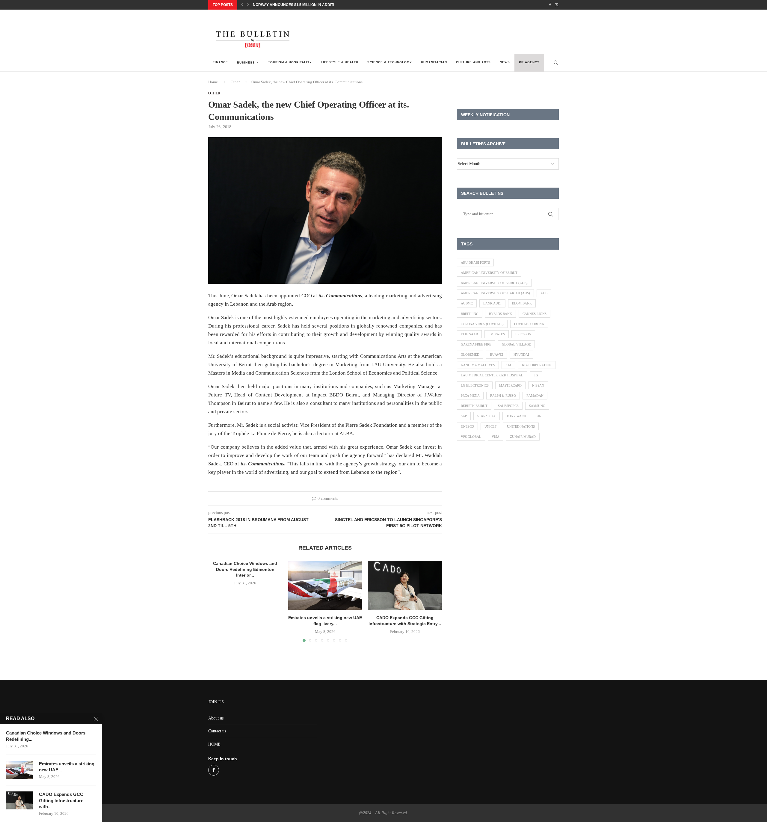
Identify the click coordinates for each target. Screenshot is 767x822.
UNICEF (490, 426)
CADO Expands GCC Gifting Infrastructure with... (61, 800)
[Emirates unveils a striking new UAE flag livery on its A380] (325, 585)
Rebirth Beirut (474, 406)
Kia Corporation (537, 365)
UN (539, 416)
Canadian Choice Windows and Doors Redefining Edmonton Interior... (245, 569)
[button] (242, 5)
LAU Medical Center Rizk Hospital (492, 375)
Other (235, 82)
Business (246, 62)
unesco (467, 426)
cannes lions (534, 314)
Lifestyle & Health (339, 62)
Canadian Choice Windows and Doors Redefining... (45, 735)
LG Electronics (475, 385)
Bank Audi (492, 303)
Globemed (470, 354)
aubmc (467, 303)
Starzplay (486, 416)
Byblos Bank (500, 314)
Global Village (516, 344)
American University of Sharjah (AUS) (495, 293)
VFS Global (471, 436)
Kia (508, 365)
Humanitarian (434, 62)
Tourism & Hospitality (290, 62)
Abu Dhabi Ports (475, 262)
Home (213, 82)
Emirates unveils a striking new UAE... (66, 766)
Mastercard (510, 385)
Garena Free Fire (476, 344)
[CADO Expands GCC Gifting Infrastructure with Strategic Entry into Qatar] (405, 585)
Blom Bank (522, 303)
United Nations (521, 426)
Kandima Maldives (478, 365)
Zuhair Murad (523, 436)
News (505, 62)
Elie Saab (469, 334)
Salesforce (508, 406)
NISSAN (538, 385)
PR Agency (529, 62)
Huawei (496, 354)
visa (495, 436)
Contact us (217, 731)
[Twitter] (557, 5)
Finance (220, 62)
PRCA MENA (470, 395)
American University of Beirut (489, 272)
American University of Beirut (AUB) (494, 283)
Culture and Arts (473, 62)
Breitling (469, 314)
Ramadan (534, 395)
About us (216, 718)
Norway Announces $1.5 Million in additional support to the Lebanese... (326, 5)
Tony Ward (516, 416)
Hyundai (521, 354)
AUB (543, 293)
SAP (464, 416)
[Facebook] (550, 5)
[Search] (556, 62)
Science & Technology (389, 62)
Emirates (496, 334)
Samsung (537, 406)
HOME (214, 744)
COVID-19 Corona (529, 324)
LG (536, 375)
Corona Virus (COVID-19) (482, 324)
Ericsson (523, 334)
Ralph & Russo (503, 395)
